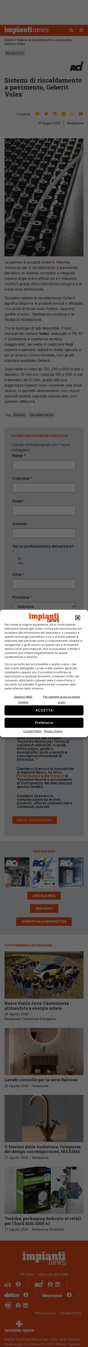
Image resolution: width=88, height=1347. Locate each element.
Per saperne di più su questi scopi (61, 699)
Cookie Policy (32, 731)
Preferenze (44, 722)
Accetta (44, 710)
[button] (77, 617)
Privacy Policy (53, 731)
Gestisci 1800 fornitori (23, 699)
